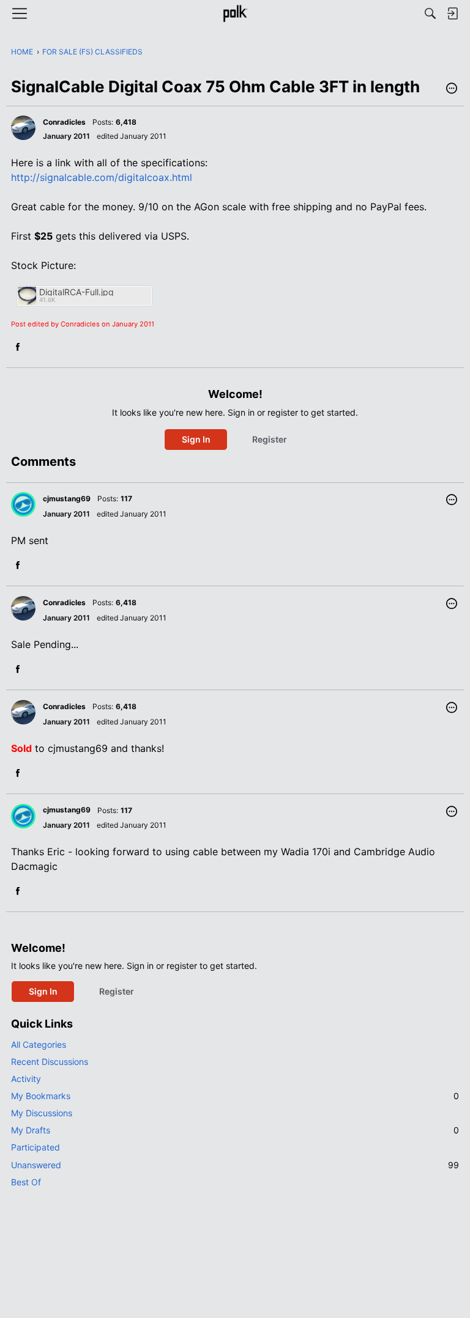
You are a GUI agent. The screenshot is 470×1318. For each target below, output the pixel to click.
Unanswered (235, 1165)
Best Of (26, 1182)
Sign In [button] (196, 439)
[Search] (430, 13)
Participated (35, 1147)
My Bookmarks (235, 1096)
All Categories (38, 1044)
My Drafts (235, 1130)
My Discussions (41, 1113)
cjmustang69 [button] (67, 498)
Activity (26, 1078)
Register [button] (269, 439)
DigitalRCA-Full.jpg (76, 292)
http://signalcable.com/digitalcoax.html (101, 177)
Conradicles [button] (64, 122)
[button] (451, 89)
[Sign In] (452, 13)
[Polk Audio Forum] (235, 13)
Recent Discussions (49, 1061)
